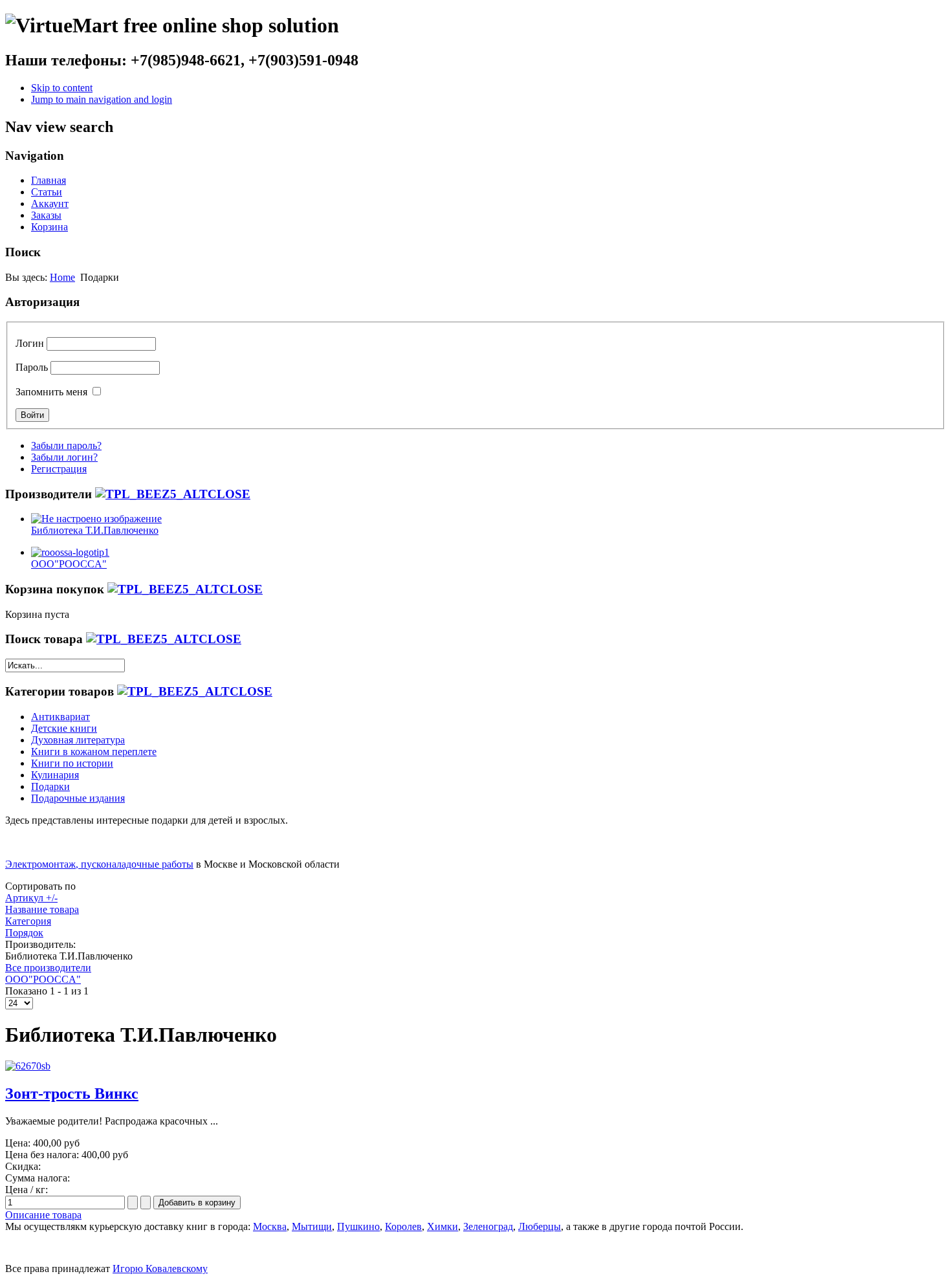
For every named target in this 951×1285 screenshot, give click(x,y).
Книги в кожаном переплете (94, 751)
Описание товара (43, 1214)
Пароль (32, 367)
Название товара (42, 909)
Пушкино (358, 1226)
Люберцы (539, 1226)
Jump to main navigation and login (101, 99)
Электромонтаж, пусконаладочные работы (99, 864)
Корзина (49, 226)
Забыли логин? (64, 457)
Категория (28, 921)
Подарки (50, 786)
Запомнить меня (51, 391)
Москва (270, 1226)
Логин (30, 343)
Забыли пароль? (66, 445)
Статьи (46, 191)
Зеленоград (488, 1226)
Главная (48, 180)
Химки (442, 1226)
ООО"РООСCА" (43, 979)
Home (62, 277)
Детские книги (64, 728)
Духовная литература (78, 739)
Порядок (24, 932)
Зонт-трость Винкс (71, 1093)
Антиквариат (60, 716)
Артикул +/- (31, 897)
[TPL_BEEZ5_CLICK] (172, 494)
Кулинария (55, 774)
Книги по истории (72, 763)
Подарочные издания (78, 798)
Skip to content (62, 87)
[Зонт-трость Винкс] (27, 1065)
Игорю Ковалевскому (160, 1268)
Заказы (46, 215)
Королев (403, 1226)
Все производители (48, 967)
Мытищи (312, 1226)
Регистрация (59, 468)
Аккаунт (50, 203)
